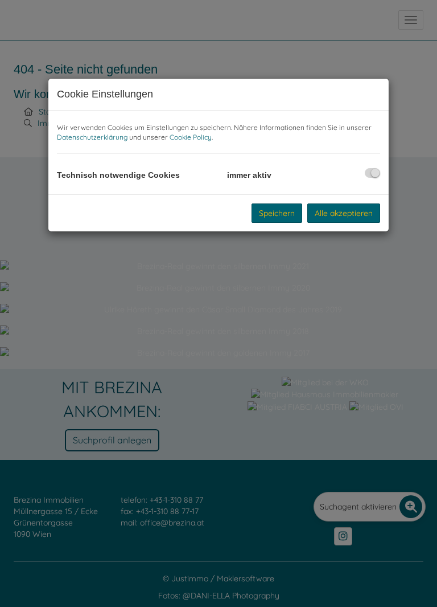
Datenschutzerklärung (92, 137)
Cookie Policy (191, 137)
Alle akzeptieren (344, 213)
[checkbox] (372, 173)
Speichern (277, 213)
